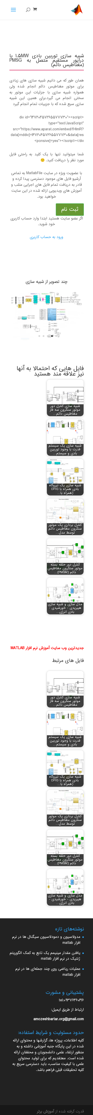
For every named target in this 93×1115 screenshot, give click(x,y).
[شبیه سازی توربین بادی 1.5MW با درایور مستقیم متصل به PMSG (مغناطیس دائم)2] (47, 340)
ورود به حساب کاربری (46, 237)
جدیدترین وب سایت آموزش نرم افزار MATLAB (47, 648)
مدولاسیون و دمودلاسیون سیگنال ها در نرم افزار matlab (46, 940)
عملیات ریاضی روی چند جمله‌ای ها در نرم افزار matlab (47, 972)
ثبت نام (69, 209)
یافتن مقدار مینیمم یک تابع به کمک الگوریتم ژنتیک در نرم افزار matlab (45, 956)
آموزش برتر (45, 1111)
